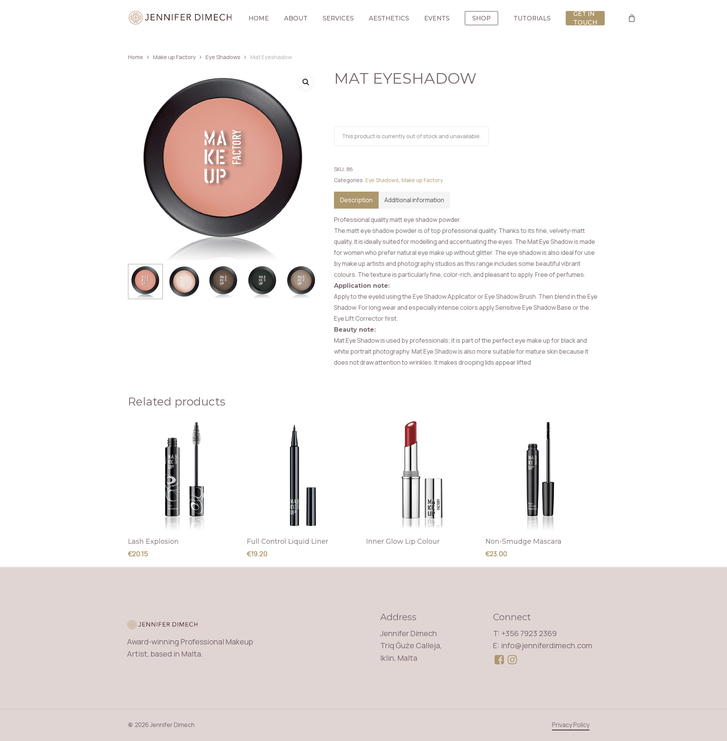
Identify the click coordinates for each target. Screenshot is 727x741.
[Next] (306, 281)
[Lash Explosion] (184, 473)
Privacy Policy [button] (571, 725)
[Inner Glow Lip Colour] (422, 473)
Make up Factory (174, 57)
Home (135, 57)
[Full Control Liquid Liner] (303, 473)
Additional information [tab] (414, 200)
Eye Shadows (223, 57)
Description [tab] (356, 200)
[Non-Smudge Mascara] (542, 473)
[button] (306, 82)
